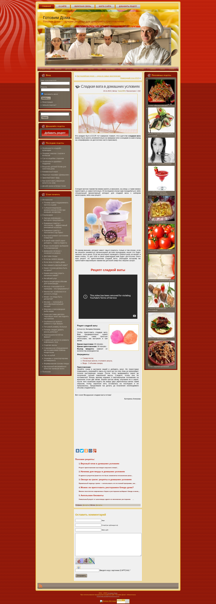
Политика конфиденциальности (108, 596)
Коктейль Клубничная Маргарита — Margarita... (158, 193)
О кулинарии (47, 215)
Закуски (91, 69)
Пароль (44, 87)
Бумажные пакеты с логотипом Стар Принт (53, 231)
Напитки (124, 69)
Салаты (153, 69)
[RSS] (40, 586)
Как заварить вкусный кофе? (56, 265)
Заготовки (79, 69)
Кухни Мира (110, 69)
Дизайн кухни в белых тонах (54, 186)
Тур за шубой (49, 355)
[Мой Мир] (90, 450)
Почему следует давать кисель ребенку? (54, 331)
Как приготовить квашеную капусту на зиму (53, 182)
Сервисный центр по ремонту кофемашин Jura (56, 341)
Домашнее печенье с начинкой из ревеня (53, 252)
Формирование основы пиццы (56, 364)
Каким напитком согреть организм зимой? (54, 274)
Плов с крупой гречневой (158, 367)
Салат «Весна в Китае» (158, 105)
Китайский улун (50, 278)
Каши (100, 69)
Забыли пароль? (49, 105)
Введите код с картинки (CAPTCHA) (114, 570)
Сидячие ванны (50, 345)
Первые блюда (138, 69)
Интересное (47, 200)
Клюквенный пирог (50, 172)
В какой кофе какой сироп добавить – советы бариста (55, 242)
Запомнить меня (51, 94)
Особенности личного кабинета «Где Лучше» (53, 323)
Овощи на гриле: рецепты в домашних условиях (106, 479)
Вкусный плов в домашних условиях (100, 463)
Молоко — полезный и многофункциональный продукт (53, 304)
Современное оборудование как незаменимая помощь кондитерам (56, 350)
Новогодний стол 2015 (129, 78)
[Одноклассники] (86, 450)
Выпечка (58, 69)
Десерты (68, 69)
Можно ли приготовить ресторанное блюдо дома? (107, 487)
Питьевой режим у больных (55, 327)
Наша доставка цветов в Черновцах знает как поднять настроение (56, 316)
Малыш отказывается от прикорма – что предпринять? (56, 287)
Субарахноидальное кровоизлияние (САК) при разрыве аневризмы (54, 210)
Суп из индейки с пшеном (53, 158)
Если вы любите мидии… (54, 259)
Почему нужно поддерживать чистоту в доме (56, 204)
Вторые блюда (45, 69)
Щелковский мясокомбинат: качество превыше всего (55, 368)
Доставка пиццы (50, 256)
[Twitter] (82, 450)
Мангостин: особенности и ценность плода (55, 293)
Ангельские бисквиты (92, 495)
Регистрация (47, 102)
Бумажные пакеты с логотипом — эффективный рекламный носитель (55, 225)
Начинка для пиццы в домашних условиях (103, 471)
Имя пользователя (48, 80)
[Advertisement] (108, 163)
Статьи (171, 69)
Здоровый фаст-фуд (50, 178)
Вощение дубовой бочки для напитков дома (54, 168)
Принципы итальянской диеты (161, 280)
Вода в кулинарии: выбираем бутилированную (56, 247)
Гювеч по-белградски (157, 222)
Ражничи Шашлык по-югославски (157, 309)
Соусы (162, 69)
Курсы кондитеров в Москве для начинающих (55, 282)
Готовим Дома (56, 17)
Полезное (46, 372)
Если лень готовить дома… (55, 262)
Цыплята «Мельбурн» (157, 339)
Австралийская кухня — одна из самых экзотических (98, 76)
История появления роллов (159, 164)
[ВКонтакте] (77, 450)
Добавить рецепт (55, 132)
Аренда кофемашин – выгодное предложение (54, 219)
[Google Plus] (94, 450)
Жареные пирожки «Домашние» (55, 175)
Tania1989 (121, 91)
